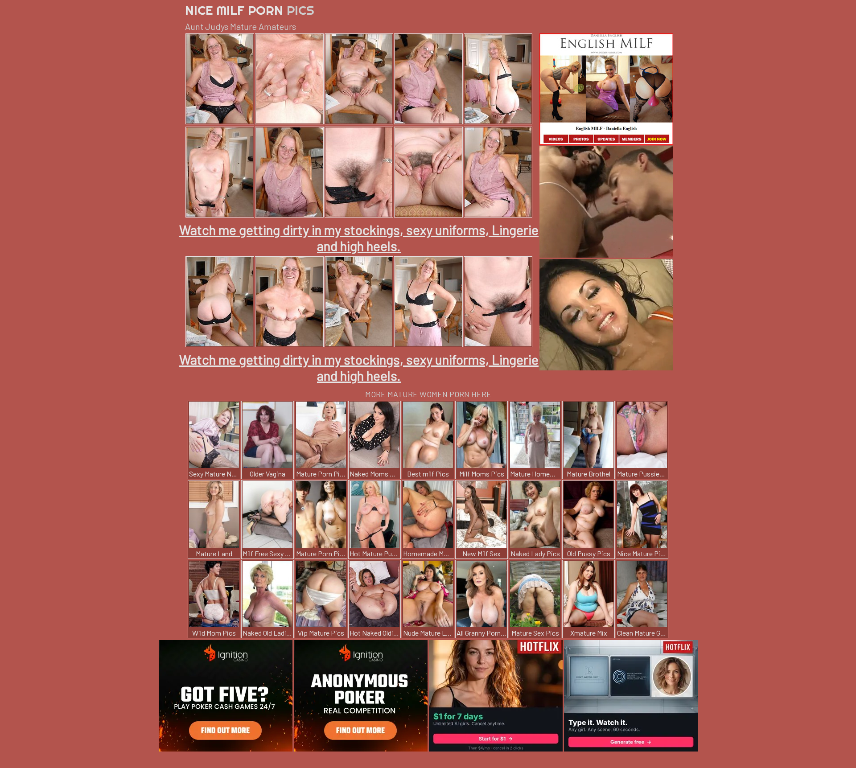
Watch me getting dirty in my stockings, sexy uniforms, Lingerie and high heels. (359, 238)
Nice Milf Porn (249, 10)
